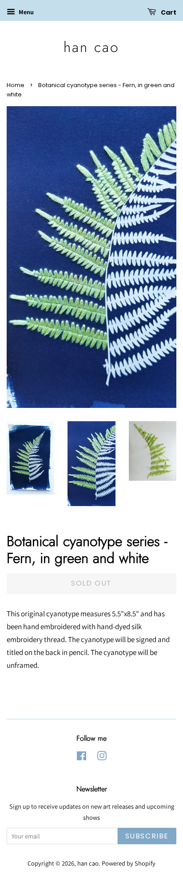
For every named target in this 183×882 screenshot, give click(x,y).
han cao (91, 47)
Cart (167, 12)
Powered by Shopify (128, 863)
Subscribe (147, 836)
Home (15, 85)
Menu (25, 12)
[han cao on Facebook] (81, 757)
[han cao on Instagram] (102, 757)
